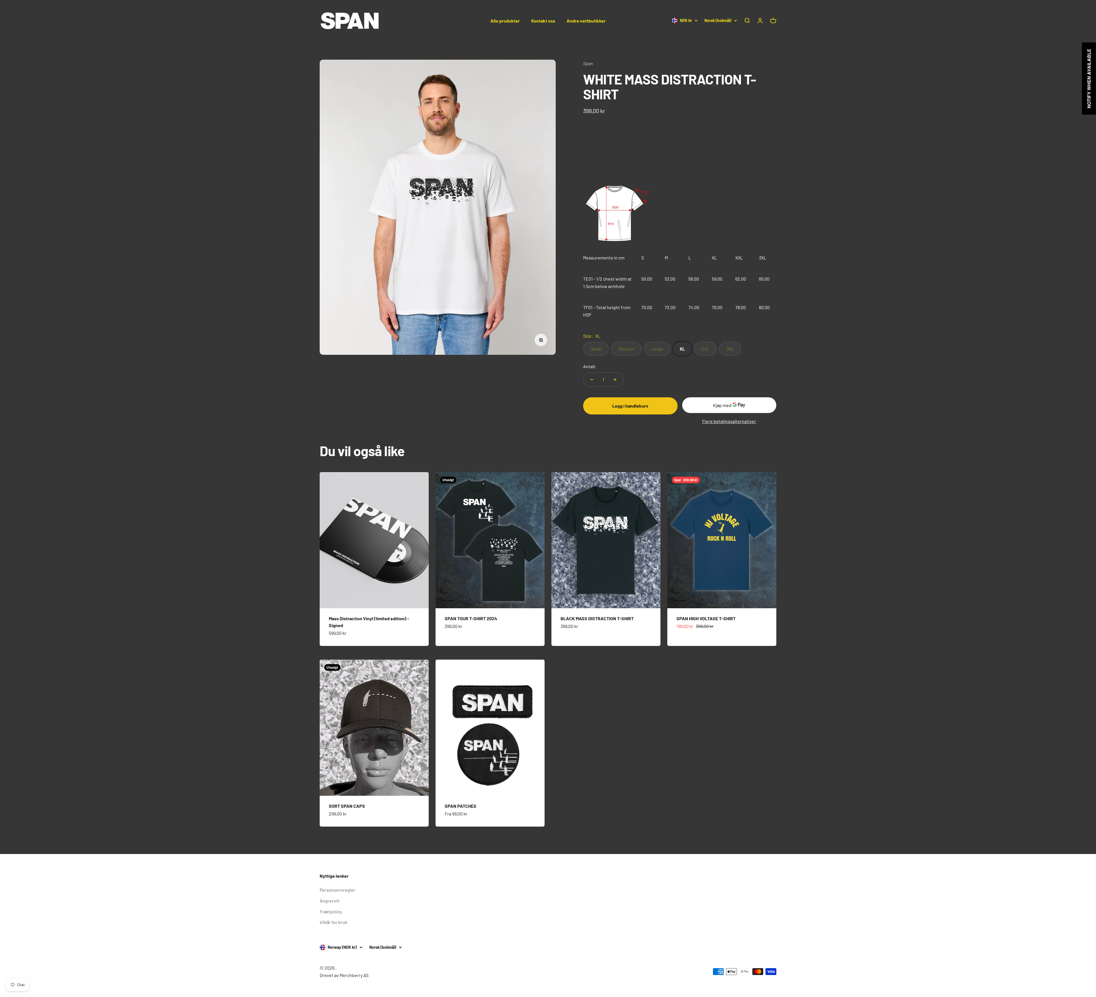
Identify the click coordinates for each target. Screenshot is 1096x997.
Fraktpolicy (331, 911)
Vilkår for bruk (333, 922)
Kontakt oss (543, 20)
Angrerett (330, 900)
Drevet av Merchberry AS (344, 975)
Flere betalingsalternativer (729, 421)
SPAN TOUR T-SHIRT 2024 (471, 618)
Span (588, 63)
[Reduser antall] (591, 379)
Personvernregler (337, 890)
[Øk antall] (615, 379)
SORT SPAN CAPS (347, 806)
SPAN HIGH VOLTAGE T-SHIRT (706, 618)
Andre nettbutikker (586, 20)
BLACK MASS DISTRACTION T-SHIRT (597, 618)
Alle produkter (505, 20)
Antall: (589, 366)
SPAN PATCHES (460, 806)
